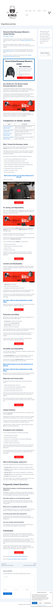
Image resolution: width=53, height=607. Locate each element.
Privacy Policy (44, 605)
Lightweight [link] (6, 288)
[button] (50, 592)
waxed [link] (7, 93)
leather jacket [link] (5, 447)
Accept (34, 603)
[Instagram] (49, 13)
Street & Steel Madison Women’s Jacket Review (17, 559)
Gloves (26, 14)
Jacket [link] (6, 40)
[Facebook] (48, 12)
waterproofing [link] (6, 518)
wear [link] (29, 359)
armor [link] (16, 127)
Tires (34, 10)
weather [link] (18, 93)
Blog (30, 10)
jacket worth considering (8, 51)
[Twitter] (50, 12)
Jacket (44, 10)
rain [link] (18, 95)
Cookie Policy (39, 605)
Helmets (39, 10)
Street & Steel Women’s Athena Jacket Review (19, 556)
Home (26, 10)
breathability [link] (11, 160)
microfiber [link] (13, 294)
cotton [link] (9, 93)
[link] (13, 294)
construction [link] (22, 137)
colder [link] (12, 295)
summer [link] (7, 152)
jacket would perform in (26, 40)
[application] (35, 11)
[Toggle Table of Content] (48, 55)
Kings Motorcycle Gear (8, 24)
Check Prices (25, 77)
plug (24, 450)
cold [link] (27, 95)
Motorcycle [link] (5, 40)
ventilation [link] (23, 91)
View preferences (47, 603)
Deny (40, 603)
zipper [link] (9, 386)
